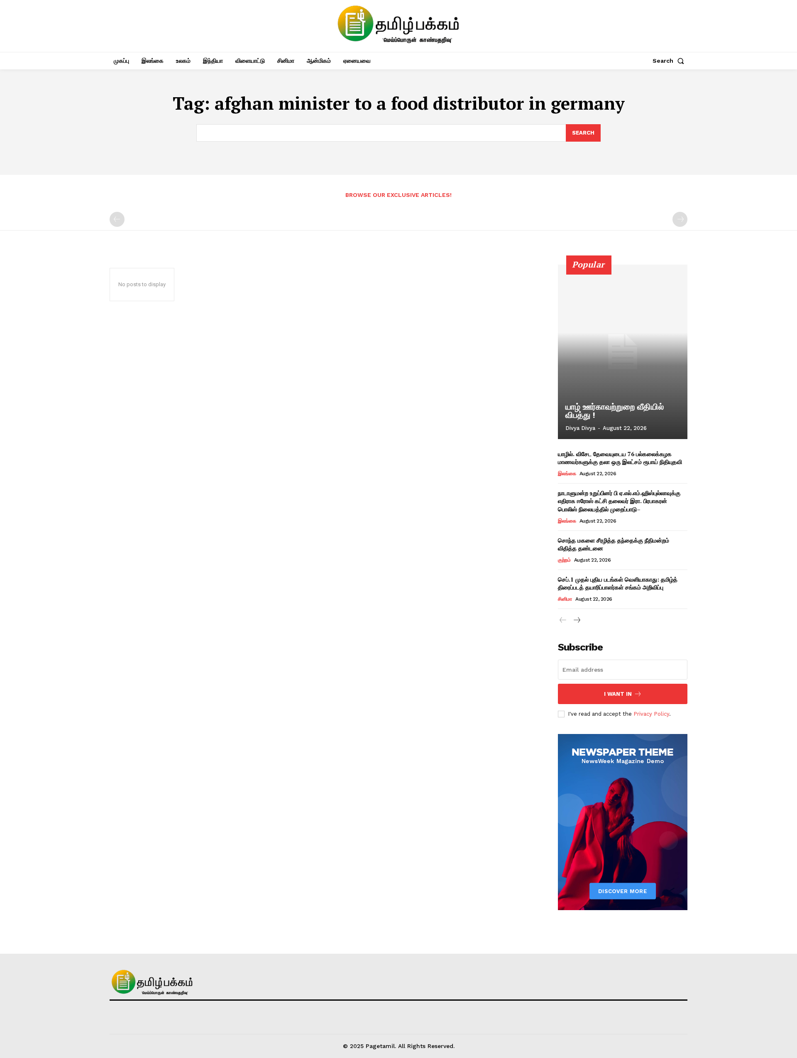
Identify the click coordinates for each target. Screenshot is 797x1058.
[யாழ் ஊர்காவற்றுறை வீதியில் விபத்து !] (622, 352)
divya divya (580, 428)
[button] (670, 60)
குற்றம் (564, 560)
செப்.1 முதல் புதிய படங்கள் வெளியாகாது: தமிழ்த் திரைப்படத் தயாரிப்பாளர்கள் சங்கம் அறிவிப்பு (617, 583)
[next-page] (576, 620)
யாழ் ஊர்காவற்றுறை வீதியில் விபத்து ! (614, 411)
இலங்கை (567, 473)
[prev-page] (117, 219)
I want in (618, 694)
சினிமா (565, 599)
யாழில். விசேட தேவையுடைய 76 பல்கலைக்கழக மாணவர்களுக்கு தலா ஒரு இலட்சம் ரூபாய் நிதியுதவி (620, 458)
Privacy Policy (651, 714)
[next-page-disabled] (679, 219)
